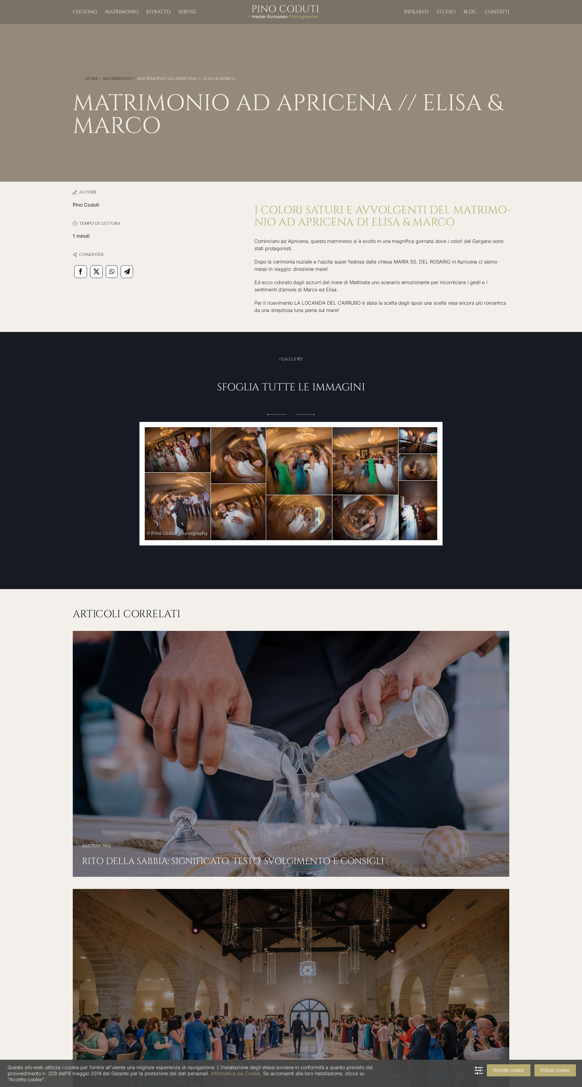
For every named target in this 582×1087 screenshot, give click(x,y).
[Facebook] (81, 272)
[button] (277, 414)
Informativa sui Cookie (235, 1073)
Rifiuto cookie (555, 1070)
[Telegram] (127, 272)
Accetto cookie (508, 1070)
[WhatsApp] (111, 272)
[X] (96, 272)
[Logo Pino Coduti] (284, 8)
